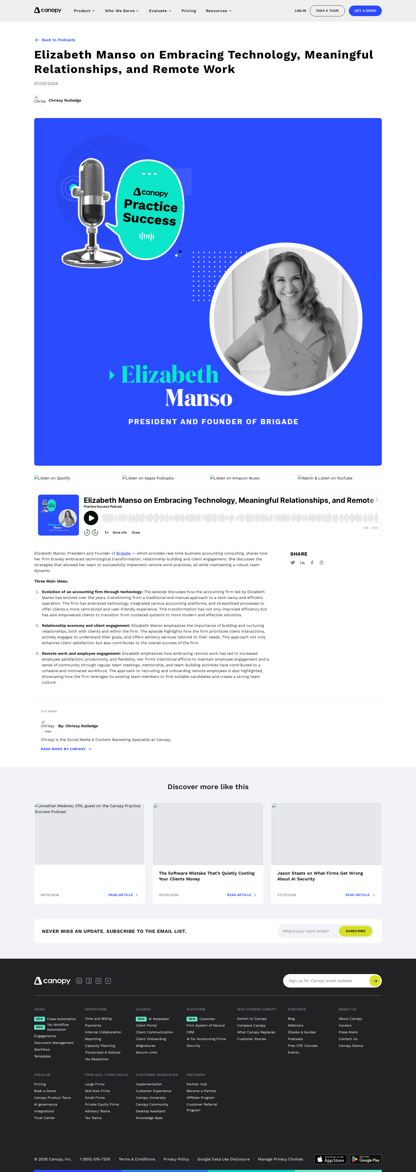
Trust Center (44, 1118)
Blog (291, 1019)
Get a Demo (365, 11)
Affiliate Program (200, 1098)
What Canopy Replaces (256, 1032)
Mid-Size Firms (97, 1091)
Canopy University (151, 1098)
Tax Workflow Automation (52, 1027)
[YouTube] (108, 981)
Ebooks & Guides (302, 1032)
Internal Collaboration (103, 1032)
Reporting (93, 1039)
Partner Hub (197, 1084)
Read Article (121, 895)
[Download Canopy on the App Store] (330, 1159)
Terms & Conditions (137, 1159)
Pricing (189, 10)
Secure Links (146, 1052)
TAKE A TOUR (327, 11)
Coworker (201, 1019)
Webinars (295, 1025)
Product (82, 10)
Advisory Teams (97, 1111)
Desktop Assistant (150, 1111)
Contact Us (348, 1039)
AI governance (45, 1104)
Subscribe (355, 931)
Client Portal (146, 1025)
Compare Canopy (251, 1025)
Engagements (45, 1036)
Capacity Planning (100, 1046)
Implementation (149, 1084)
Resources (217, 10)
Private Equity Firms (102, 1104)
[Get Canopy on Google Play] (366, 1159)
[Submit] (375, 981)
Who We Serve (120, 10)
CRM (190, 1032)
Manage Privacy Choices (280, 1159)
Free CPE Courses (303, 1046)
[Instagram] (98, 981)
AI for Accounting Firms (206, 1039)
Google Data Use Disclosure (223, 1159)
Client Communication (154, 1032)
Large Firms (94, 1084)
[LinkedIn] (79, 981)
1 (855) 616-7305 (95, 1159)
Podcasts (295, 1039)
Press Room (348, 1032)
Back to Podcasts (58, 40)
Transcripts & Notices (102, 1052)
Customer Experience (153, 1091)
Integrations (44, 1111)
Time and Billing (98, 1019)
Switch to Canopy (252, 1019)
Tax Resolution (97, 1059)
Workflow (42, 1049)
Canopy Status (351, 1046)
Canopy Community (152, 1104)
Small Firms (95, 1098)
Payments (93, 1025)
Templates (42, 1056)
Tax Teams (93, 1118)
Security (193, 1046)
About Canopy (350, 1019)
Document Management (54, 1043)
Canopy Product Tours (52, 1098)
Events (293, 1052)
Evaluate (158, 10)
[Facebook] (89, 981)
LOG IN (300, 11)
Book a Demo (45, 1091)
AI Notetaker (153, 1019)
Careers (345, 1025)
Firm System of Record (206, 1025)
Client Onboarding (151, 1039)
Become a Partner (201, 1091)
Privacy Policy (176, 1159)
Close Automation (56, 1019)
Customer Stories (251, 1039)
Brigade (124, 553)
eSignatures (145, 1046)
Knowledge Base (149, 1118)
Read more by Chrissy (63, 749)
